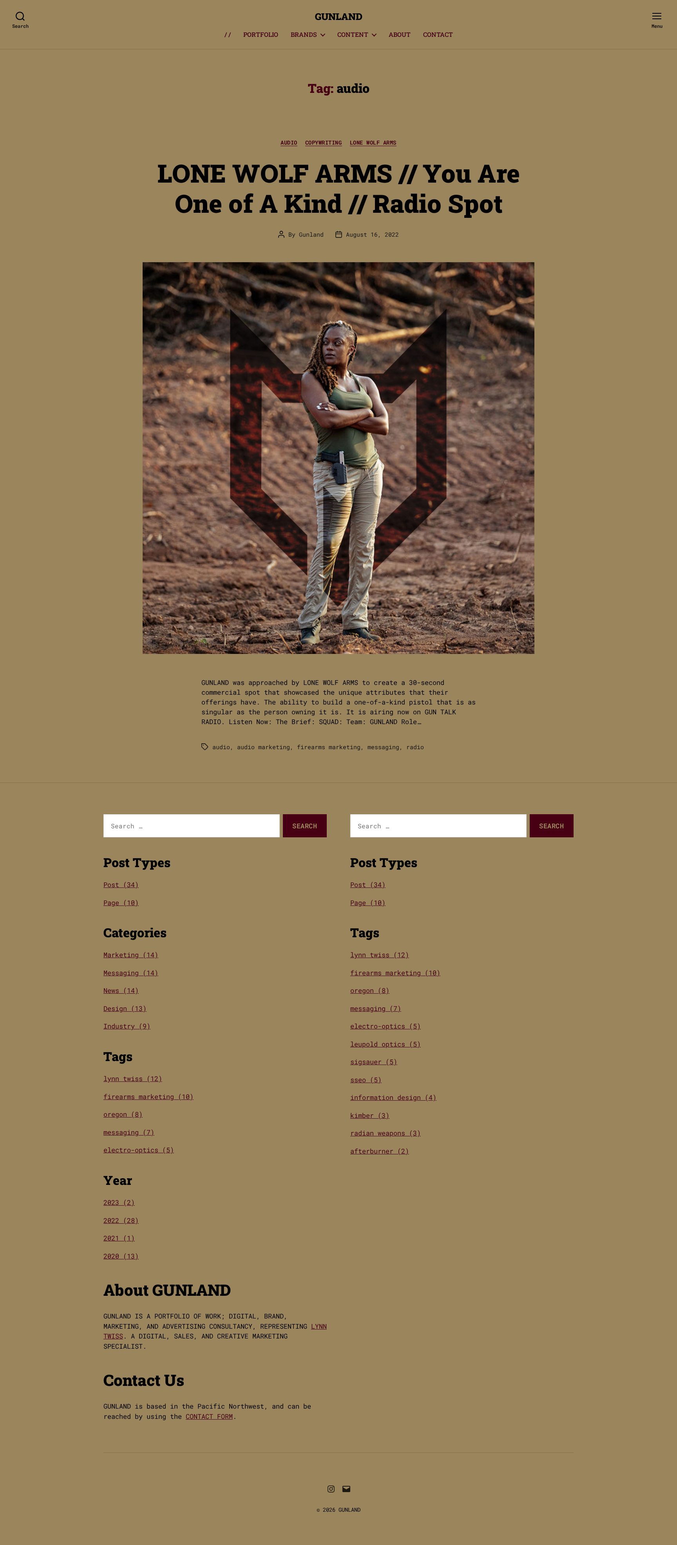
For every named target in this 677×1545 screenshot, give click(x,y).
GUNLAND (338, 16)
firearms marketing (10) (148, 1096)
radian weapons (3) (385, 1132)
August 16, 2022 (372, 234)
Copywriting (323, 142)
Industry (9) (126, 1026)
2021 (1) (119, 1238)
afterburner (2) (379, 1151)
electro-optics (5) (138, 1149)
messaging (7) (128, 1132)
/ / (227, 34)
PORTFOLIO (260, 34)
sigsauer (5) (373, 1061)
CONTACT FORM (209, 1416)
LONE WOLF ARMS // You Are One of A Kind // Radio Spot (338, 187)
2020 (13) (121, 1256)
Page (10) (121, 902)
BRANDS (304, 34)
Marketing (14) (130, 954)
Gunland (311, 234)
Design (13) (125, 1008)
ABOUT (400, 34)
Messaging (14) (130, 972)
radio (415, 747)
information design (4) (393, 1097)
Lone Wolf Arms (373, 142)
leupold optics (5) (385, 1044)
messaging (383, 747)
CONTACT (438, 34)
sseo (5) (366, 1079)
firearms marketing (328, 747)
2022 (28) (121, 1220)
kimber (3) (369, 1115)
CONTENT (352, 34)
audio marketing (263, 747)
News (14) (121, 990)
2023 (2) (119, 1202)
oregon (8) (123, 1114)
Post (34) (121, 884)
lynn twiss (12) (132, 1078)
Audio (289, 142)
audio (221, 747)
